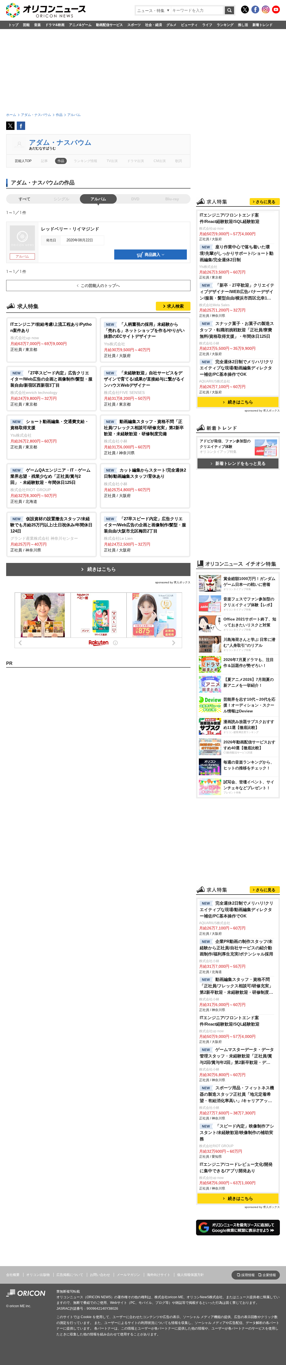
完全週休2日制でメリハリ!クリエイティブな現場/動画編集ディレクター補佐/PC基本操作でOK (236, 368)
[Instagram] (266, 9)
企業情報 (269, 1275)
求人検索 (175, 306)
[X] (245, 9)
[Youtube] (276, 9)
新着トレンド (262, 25)
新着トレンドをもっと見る (240, 463)
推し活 (243, 25)
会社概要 (13, 1275)
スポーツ (134, 25)
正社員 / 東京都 (51, 337)
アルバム (98, 199)
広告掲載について (69, 1275)
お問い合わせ (100, 1275)
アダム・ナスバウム (60, 142)
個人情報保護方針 (190, 1275)
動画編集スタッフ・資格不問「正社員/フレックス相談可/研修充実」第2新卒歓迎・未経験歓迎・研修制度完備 (236, 986)
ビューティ (189, 25)
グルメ (171, 25)
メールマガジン (128, 1275)
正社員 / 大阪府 (144, 340)
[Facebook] (255, 9)
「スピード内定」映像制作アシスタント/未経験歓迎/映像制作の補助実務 (237, 1132)
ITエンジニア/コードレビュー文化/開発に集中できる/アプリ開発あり (236, 1167)
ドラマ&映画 (55, 25)
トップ (13, 25)
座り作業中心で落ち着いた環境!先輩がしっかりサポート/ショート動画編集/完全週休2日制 (236, 253)
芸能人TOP (23, 161)
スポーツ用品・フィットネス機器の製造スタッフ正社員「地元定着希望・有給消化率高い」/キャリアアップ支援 (237, 1094)
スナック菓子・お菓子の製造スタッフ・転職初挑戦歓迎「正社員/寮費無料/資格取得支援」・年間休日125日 (237, 330)
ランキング (225, 25)
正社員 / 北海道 (50, 486)
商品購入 (152, 254)
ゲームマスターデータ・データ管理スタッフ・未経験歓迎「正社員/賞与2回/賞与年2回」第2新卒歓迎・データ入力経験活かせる (237, 1056)
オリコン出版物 (38, 1275)
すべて (24, 199)
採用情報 (248, 1275)
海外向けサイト (158, 1275)
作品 (61, 161)
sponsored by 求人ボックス (172, 582)
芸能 (26, 25)
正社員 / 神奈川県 (144, 437)
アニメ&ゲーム (80, 25)
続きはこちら (101, 569)
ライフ (207, 25)
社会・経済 (153, 25)
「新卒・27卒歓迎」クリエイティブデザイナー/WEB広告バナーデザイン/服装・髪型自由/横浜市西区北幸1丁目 (237, 292)
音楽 (37, 25)
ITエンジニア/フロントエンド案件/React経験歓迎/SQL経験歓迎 (229, 218)
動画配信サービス (109, 25)
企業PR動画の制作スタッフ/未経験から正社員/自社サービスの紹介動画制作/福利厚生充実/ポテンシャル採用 (236, 948)
